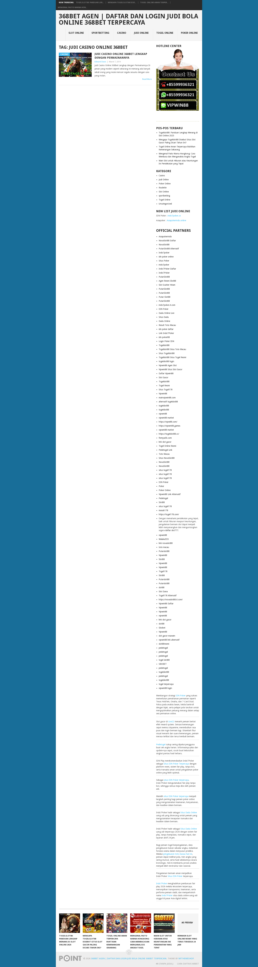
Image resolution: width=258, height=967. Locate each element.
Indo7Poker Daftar (167, 269)
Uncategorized (165, 204)
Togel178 (163, 571)
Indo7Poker (164, 273)
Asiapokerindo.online (176, 220)
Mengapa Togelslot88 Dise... (122, 2)
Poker (161, 486)
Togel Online (164, 32)
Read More (147, 79)
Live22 (171, 721)
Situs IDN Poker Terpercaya (176, 764)
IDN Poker (163, 309)
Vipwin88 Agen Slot (168, 365)
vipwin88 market (166, 418)
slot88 (161, 587)
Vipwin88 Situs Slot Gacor (170, 369)
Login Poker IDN (166, 341)
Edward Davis (100, 62)
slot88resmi (164, 644)
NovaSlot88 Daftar (167, 240)
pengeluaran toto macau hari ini (177, 854)
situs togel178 (165, 470)
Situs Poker (164, 260)
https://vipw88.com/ (168, 422)
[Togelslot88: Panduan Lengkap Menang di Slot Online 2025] (69, 923)
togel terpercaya (166, 684)
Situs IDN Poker (175, 876)
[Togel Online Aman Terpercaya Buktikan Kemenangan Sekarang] (116, 923)
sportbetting (100, 32)
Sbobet (162, 628)
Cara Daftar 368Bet (188, 964)
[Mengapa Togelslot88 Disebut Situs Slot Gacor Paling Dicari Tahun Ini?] (93, 923)
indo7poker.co (174, 215)
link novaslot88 (166, 543)
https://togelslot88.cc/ (169, 434)
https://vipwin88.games (169, 426)
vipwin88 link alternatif (169, 640)
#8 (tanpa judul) (164, 964)
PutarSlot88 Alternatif (169, 248)
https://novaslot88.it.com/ (171, 599)
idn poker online (166, 256)
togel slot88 (164, 660)
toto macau (164, 547)
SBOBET (163, 664)
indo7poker (164, 265)
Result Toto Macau (167, 325)
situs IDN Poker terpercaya (176, 780)
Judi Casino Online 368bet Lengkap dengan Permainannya (121, 55)
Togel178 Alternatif (167, 595)
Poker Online (189, 32)
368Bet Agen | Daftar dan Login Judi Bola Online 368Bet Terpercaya (128, 19)
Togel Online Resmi (167, 446)
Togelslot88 (164, 345)
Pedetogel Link (165, 450)
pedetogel (163, 648)
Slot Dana (163, 591)
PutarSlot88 (164, 277)
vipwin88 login (165, 688)
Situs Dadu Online (188, 812)
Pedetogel (163, 498)
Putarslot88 (164, 551)
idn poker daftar (166, 329)
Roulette (162, 187)
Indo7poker (164, 252)
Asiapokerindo (165, 236)
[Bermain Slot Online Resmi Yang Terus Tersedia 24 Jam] (188, 923)
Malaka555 (164, 539)
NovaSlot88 (164, 244)
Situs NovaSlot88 (167, 458)
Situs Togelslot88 (167, 353)
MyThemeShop (186, 958)
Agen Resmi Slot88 (167, 281)
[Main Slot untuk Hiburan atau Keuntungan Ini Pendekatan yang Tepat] (164, 923)
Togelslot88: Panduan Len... (90, 2)
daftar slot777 (171, 530)
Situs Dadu (164, 317)
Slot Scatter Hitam (167, 285)
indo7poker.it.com (167, 305)
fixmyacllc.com (165, 438)
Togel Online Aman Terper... (154, 2)
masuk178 (163, 510)
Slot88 (162, 502)
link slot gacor (165, 442)
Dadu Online (164, 321)
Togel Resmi (164, 385)
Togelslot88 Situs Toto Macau (172, 349)
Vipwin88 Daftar (166, 603)
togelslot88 (164, 405)
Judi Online (141, 32)
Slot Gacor (163, 377)
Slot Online (76, 32)
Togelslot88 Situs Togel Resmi (172, 357)
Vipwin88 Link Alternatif (170, 494)
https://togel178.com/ (169, 514)
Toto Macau (164, 454)
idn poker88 (164, 337)
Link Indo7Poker (166, 333)
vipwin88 (163, 414)
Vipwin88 (163, 393)
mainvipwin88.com (167, 397)
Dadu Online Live (166, 313)
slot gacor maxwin (167, 636)
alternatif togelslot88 (168, 401)
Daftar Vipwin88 (166, 373)
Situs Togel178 (165, 389)
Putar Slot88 (164, 297)
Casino (121, 32)
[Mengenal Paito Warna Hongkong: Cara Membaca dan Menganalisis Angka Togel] (140, 923)
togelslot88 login (166, 361)
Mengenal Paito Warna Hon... (72, 7)
